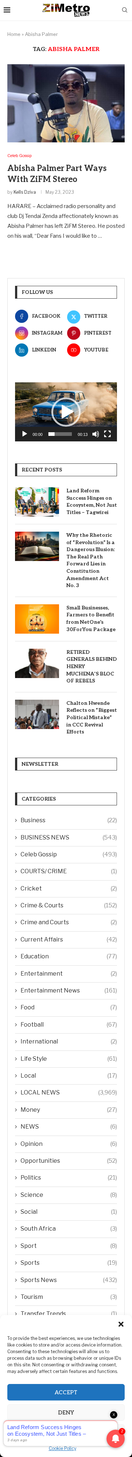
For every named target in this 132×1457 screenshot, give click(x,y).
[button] (121, 1324)
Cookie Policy (62, 1448)
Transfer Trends (69, 1313)
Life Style (69, 1058)
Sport (69, 1245)
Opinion (69, 1143)
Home (14, 34)
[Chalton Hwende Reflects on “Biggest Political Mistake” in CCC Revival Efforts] (37, 714)
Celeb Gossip (69, 854)
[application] (66, 411)
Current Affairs (69, 939)
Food (69, 1007)
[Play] (24, 434)
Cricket (69, 888)
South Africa (69, 1228)
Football (69, 1024)
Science (69, 1194)
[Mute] (95, 434)
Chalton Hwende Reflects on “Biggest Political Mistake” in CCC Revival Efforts (91, 717)
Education (69, 956)
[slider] (60, 434)
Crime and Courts (69, 922)
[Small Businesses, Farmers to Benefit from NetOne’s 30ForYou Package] (37, 619)
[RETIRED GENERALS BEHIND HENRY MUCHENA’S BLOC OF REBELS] (37, 663)
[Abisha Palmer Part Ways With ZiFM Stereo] (66, 103)
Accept (66, 1392)
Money (69, 1109)
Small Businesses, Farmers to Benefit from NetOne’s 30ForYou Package (90, 619)
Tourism (69, 1296)
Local (69, 1075)
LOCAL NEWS (69, 1092)
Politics (69, 1177)
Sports (69, 1262)
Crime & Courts (69, 905)
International (69, 1041)
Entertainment (69, 973)
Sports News (69, 1279)
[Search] (124, 10)
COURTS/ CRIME (69, 871)
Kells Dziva (25, 192)
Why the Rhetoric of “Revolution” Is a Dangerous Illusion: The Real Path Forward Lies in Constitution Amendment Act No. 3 (90, 560)
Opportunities (69, 1160)
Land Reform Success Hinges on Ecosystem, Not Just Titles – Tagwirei (91, 502)
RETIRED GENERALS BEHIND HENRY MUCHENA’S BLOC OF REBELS (91, 666)
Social (69, 1211)
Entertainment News (69, 990)
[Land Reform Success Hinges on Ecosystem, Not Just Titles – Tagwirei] (37, 502)
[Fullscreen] (107, 434)
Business (69, 820)
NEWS (69, 1126)
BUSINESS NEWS (69, 837)
